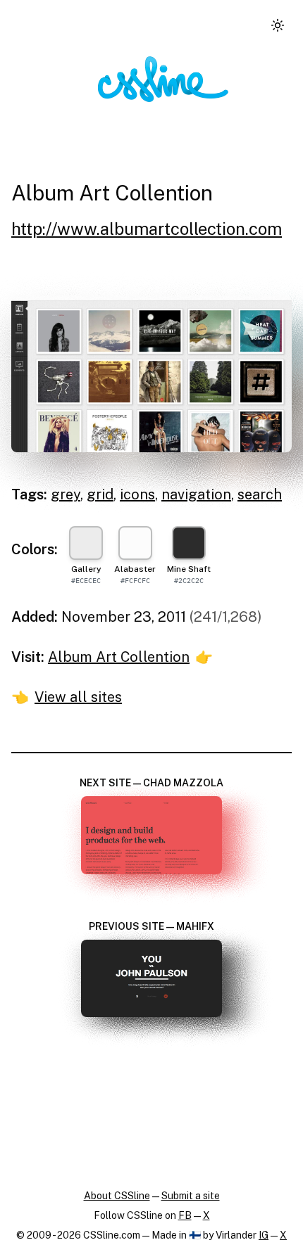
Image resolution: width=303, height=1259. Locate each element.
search (259, 494)
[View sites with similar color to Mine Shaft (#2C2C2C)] (189, 543)
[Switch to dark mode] (278, 25)
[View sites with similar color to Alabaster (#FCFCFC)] (135, 543)
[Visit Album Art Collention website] (151, 374)
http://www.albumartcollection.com (146, 228)
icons (137, 494)
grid (100, 494)
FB (185, 1215)
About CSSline (117, 1195)
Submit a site (190, 1195)
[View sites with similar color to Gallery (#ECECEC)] (86, 543)
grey (65, 494)
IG (263, 1235)
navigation (196, 494)
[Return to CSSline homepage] (163, 79)
